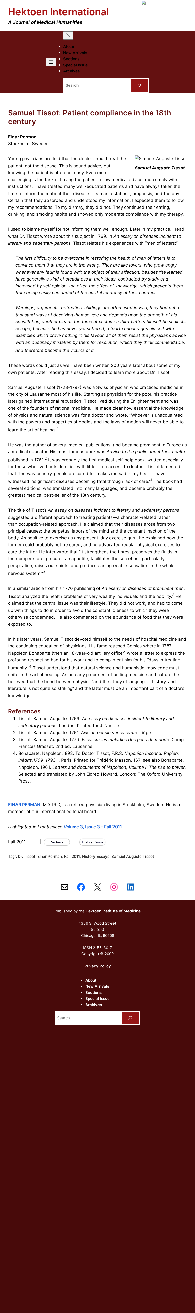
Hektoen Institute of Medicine (113, 911)
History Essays (95, 856)
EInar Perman (49, 856)
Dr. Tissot (26, 856)
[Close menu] (68, 35)
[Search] (139, 85)
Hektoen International (58, 12)
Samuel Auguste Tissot (132, 856)
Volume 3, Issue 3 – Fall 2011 (93, 826)
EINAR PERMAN (24, 804)
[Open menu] (51, 62)
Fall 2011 (72, 856)
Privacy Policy (97, 966)
